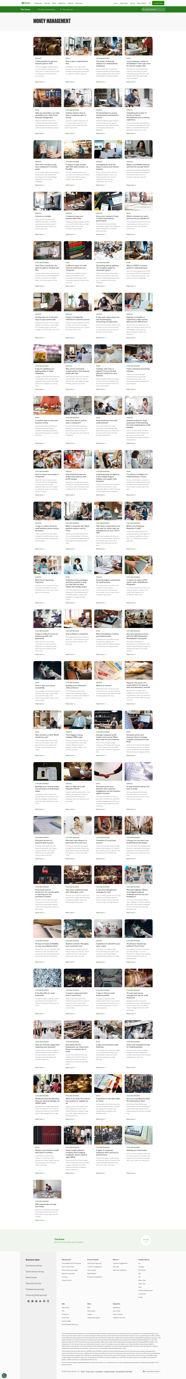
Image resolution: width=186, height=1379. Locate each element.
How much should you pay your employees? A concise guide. (46, 167)
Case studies (91, 1311)
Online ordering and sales (70, 1270)
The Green (25, 9)
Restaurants (38, 3)
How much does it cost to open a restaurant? (76, 421)
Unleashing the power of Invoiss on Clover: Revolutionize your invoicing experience (138, 116)
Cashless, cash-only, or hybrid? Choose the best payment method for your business (106, 372)
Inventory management (94, 1266)
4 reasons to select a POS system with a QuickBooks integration (137, 582)
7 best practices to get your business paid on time (46, 62)
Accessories (142, 1294)
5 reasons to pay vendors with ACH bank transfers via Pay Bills (77, 167)
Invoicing (64, 1277)
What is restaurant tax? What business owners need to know (77, 528)
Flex (139, 1273)
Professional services (35, 1289)
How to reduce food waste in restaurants (47, 475)
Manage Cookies (109, 1371)
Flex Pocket (142, 1270)
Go (139, 1263)
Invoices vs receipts (43, 216)
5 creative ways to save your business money (46, 421)
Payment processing (68, 1273)
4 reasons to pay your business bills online (74, 217)
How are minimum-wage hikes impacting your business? (47, 1046)
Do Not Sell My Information (124, 1371)
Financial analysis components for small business (108, 581)
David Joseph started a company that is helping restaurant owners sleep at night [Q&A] (76, 1153)
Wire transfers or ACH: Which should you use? (47, 736)
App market (116, 1311)
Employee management (94, 1277)
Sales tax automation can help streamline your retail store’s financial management (47, 115)
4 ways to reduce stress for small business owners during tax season (47, 528)
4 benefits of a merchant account (106, 841)
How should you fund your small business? (107, 421)
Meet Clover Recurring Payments (44, 581)
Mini (139, 1277)
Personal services (33, 1283)
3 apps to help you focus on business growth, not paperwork (46, 636)
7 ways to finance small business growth (105, 994)
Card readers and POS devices (71, 1263)
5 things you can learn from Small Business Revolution (138, 841)
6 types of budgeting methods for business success (78, 318)
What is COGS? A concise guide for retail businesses (137, 266)
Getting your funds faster (137, 1150)
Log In (116, 3)
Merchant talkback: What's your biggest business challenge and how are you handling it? (137, 893)
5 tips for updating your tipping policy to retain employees (44, 371)
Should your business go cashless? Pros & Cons (136, 945)
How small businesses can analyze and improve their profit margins (76, 476)
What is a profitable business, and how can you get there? (138, 166)
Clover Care (65, 1317)
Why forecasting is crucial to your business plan (107, 635)
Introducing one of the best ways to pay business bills (46, 318)
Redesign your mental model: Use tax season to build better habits (47, 789)
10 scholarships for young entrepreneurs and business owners (107, 115)
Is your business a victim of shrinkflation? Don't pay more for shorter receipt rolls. (139, 63)
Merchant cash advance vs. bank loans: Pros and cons (76, 841)
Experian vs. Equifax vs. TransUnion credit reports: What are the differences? (137, 319)
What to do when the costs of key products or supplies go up (78, 1101)
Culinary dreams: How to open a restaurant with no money (76, 115)
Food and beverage (103, 58)
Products (70, 3)
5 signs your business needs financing (107, 1046)
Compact (141, 1266)
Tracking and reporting (94, 1263)
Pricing (132, 3)
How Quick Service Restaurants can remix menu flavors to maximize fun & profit (77, 1048)
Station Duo (142, 1283)
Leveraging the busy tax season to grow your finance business (107, 167)
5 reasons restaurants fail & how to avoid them (76, 994)
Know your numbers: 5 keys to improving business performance (107, 218)
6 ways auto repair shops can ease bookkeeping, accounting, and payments (107, 319)
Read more (40, 82)
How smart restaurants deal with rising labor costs (77, 891)
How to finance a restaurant (77, 634)
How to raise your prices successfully (45, 686)
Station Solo (142, 1280)
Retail (54, 3)
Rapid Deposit (91, 1273)
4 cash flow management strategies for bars (106, 891)
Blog (88, 1307)
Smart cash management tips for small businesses (138, 1046)
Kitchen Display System (145, 1290)
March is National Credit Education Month (75, 788)
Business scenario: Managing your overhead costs (77, 945)
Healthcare (61, 3)
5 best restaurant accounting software (138, 370)
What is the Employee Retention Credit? (135, 527)
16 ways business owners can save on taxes (138, 788)
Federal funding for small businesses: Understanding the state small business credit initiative (139, 423)
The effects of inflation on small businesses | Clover (137, 475)
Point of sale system (68, 1266)
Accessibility (99, 1371)
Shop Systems (141, 3)
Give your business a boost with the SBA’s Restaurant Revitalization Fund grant (137, 636)
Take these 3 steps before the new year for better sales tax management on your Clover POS (108, 529)
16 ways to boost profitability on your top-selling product (47, 945)
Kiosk (140, 1287)
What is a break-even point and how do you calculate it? (138, 217)
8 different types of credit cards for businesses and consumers (76, 267)
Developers (116, 1307)
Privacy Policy (90, 1371)
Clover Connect (118, 1314)
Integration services (119, 1317)
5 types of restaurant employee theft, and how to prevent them (107, 1152)
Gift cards (116, 1266)
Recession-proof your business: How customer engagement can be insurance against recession (108, 790)
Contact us (65, 1314)
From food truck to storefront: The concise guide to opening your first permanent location (47, 893)
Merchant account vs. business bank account (44, 841)
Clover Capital (91, 1270)
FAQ (63, 1311)
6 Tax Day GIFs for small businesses (45, 994)
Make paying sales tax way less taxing (45, 1205)
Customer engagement (120, 1263)
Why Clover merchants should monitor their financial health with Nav (77, 371)
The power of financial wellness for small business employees (106, 63)
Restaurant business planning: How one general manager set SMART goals (47, 1101)
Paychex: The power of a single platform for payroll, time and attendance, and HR (138, 685)
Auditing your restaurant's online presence (76, 686)
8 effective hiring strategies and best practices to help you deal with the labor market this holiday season (77, 583)
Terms (83, 1371)
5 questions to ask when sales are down (108, 1100)
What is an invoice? (104, 685)
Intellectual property (93, 1317)
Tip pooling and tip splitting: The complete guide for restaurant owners (107, 267)
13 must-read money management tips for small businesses (137, 995)
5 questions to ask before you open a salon (108, 945)
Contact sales (158, 3)
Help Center (124, 3)
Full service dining (34, 1265)
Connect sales (66, 1321)
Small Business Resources (70, 1324)
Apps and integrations (120, 1270)
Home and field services (36, 1295)
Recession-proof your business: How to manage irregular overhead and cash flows (138, 738)
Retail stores (31, 1277)
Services (47, 3)
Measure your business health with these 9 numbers (47, 1151)
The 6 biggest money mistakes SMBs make (74, 736)
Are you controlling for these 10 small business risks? (138, 1100)
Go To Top (146, 1239)
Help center (65, 1307)
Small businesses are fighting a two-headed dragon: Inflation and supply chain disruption (107, 477)
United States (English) (151, 1371)
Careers (89, 1314)
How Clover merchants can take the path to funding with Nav (47, 267)
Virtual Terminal (66, 1280)
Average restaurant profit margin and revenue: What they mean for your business (107, 737)
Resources (79, 3)
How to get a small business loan (77, 62)
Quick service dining (35, 1271)
